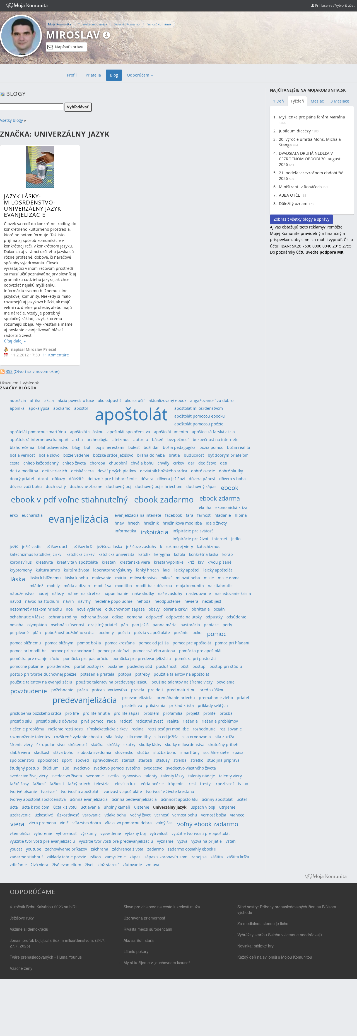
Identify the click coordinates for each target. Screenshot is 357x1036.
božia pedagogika (179, 447)
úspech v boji (202, 807)
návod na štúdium (42, 601)
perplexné (19, 632)
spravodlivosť (105, 760)
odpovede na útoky (184, 617)
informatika (125, 531)
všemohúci (20, 833)
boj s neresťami (109, 447)
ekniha (205, 507)
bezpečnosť (178, 439)
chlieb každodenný (41, 463)
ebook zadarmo (164, 499)
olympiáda (37, 624)
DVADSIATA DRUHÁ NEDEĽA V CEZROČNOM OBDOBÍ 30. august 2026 (310, 159)
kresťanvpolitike (169, 562)
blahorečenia (22, 447)
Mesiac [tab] (317, 101)
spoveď (82, 760)
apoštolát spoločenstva (128, 431)
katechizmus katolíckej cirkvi (36, 554)
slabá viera (20, 752)
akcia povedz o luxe (76, 400)
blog (76, 447)
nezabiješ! (211, 601)
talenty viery (230, 775)
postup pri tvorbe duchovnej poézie (43, 674)
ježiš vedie (32, 546)
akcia (49, 400)
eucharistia (32, 515)
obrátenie (201, 609)
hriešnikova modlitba (182, 523)
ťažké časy (19, 783)
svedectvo (153, 768)
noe (69, 609)
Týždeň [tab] (297, 101)
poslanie (115, 666)
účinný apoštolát (217, 799)
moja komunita (190, 585)
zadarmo (155, 849)
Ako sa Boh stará (139, 940)
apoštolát (131, 414)
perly (227, 624)
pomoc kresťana (120, 643)
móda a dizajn (77, 585)
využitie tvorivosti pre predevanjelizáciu (116, 841)
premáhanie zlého (216, 697)
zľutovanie (132, 864)
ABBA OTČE (289, 195)
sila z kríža (224, 736)
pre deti (155, 689)
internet (219, 538)
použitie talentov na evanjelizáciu (41, 682)
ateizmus (120, 439)
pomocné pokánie (26, 666)
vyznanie (165, 841)
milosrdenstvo (143, 577)
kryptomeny (21, 570)
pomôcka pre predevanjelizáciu (141, 658)
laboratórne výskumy (112, 570)
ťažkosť (39, 783)
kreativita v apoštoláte (77, 562)
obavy (154, 609)
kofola (179, 554)
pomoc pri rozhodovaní (72, 650)
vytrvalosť (159, 833)
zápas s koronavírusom (165, 856)
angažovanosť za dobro (211, 400)
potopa (124, 674)
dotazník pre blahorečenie (112, 478)
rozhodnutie (204, 729)
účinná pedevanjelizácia (134, 799)
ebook (229, 488)
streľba (180, 760)
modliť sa (102, 585)
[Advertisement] (312, 350)
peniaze (211, 624)
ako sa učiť (135, 400)
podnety (106, 632)
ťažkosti (57, 783)
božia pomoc (211, 447)
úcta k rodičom (35, 807)
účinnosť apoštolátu (179, 799)
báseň (157, 439)
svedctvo (81, 768)
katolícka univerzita (116, 554)
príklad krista (181, 705)
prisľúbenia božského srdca (35, 713)
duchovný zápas (201, 486)
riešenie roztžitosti (65, 729)
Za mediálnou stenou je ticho (262, 923)
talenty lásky (172, 775)
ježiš (14, 546)
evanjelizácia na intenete (138, 515)
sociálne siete (216, 752)
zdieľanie (18, 864)
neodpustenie (167, 601)
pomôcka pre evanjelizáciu (34, 658)
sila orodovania (196, 736)
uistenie (141, 807)
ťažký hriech (79, 783)
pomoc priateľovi (113, 650)
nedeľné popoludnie (113, 601)
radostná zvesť (149, 721)
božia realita (238, 447)
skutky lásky (150, 744)
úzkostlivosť (68, 815)
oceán (219, 609)
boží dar (151, 447)
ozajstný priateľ (102, 624)
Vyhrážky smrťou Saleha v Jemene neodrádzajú (279, 934)
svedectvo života (67, 775)
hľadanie (222, 515)
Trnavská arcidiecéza (92, 24)
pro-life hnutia (96, 713)
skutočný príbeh (223, 744)
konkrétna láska (203, 554)
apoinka (17, 408)
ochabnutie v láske (27, 617)
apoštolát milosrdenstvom (198, 408)
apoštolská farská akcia (213, 431)
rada (111, 721)
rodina (137, 729)
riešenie (190, 721)
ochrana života (94, 617)
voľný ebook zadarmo (207, 824)
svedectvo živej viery (29, 775)
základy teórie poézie (66, 856)
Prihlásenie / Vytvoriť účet (334, 5)
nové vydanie (89, 609)
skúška (97, 744)
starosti (145, 760)
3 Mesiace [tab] (340, 101)
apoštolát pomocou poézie (198, 424)
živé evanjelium (66, 864)
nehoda (143, 601)
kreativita (44, 562)
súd (65, 768)
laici (166, 570)
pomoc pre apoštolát (192, 643)
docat (43, 478)
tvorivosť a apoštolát (79, 791)
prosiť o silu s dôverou (56, 721)
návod (15, 601)
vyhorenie (43, 833)
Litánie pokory (136, 951)
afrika (35, 400)
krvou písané (219, 562)
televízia (102, 783)
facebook (173, 515)
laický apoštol (186, 570)
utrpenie (227, 807)
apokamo (61, 408)
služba (143, 752)
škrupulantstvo (50, 744)
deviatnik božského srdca (163, 470)
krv (201, 562)
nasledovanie (198, 593)
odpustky (214, 617)
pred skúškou (212, 689)
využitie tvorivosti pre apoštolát (201, 833)
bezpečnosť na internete (215, 439)
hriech (134, 523)
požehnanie (62, 689)
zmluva (152, 864)
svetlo (113, 775)
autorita (140, 439)
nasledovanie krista (233, 593)
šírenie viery (21, 744)
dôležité (76, 478)
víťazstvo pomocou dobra (128, 822)
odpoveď (154, 617)
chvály (163, 463)
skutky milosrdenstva (184, 744)
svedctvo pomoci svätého (116, 768)
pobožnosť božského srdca (70, 632)
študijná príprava (223, 760)
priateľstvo (132, 705)
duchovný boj (118, 486)
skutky (129, 744)
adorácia (18, 400)
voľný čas (164, 822)
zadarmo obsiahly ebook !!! (193, 849)
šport (67, 760)
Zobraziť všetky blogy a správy (301, 219)
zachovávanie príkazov (66, 849)
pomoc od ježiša (154, 643)
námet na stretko (84, 593)
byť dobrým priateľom (228, 455)
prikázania (155, 705)
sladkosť (41, 752)
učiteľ (242, 799)
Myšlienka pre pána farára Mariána (312, 117)
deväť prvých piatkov (117, 470)
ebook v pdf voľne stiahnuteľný (69, 499)
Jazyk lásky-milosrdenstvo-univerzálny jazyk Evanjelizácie (32, 205)
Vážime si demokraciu (29, 929)
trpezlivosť (224, 783)
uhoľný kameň (117, 807)
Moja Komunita (59, 24)
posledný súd (139, 666)
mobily (53, 585)
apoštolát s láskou (86, 431)
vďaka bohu (115, 815)
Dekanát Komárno (127, 24)
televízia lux (125, 783)
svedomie (95, 775)
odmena (134, 617)
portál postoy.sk (88, 666)
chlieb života (74, 463)
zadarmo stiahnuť (26, 856)
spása (238, 752)
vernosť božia (213, 815)
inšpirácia (154, 532)
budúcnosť (194, 455)
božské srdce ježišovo (113, 455)
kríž (190, 562)
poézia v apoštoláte (152, 632)
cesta (15, 463)
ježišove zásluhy (141, 546)
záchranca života (127, 849)
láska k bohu (76, 577)
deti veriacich (54, 470)
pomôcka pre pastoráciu (85, 658)
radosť (126, 721)
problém (151, 713)
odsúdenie (236, 617)
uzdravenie (20, 815)
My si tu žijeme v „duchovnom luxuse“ (157, 962)
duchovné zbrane (86, 486)
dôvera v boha (232, 478)
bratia (174, 455)
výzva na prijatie (206, 841)
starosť (128, 760)
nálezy (58, 593)
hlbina (241, 515)
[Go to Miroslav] (21, 36)
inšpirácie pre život (190, 538)
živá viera (39, 864)
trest (191, 783)
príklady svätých (213, 705)
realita (173, 721)
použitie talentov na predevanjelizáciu (112, 682)
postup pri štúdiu (225, 666)
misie (209, 577)
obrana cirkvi (175, 609)
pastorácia (190, 624)
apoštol (81, 408)
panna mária (165, 624)
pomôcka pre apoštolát (200, 650)
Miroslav (73, 35)
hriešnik (151, 523)
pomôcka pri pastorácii (196, 658)
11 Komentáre (56, 355)
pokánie (181, 632)
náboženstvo (21, 593)
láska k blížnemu (45, 577)
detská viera (82, 470)
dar (191, 463)
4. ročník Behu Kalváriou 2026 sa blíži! (44, 906)
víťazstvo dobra (87, 822)
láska (17, 579)
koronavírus (21, 562)
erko (14, 515)
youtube (33, 849)
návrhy (84, 601)
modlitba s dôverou (154, 585)
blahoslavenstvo (53, 447)
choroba (97, 463)
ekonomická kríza (231, 507)
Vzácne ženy (21, 968)
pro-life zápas (126, 713)
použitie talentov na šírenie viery (182, 682)
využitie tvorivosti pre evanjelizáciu (42, 841)
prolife (209, 713)
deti (223, 463)
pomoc (216, 634)
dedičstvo (207, 463)
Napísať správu (69, 46)
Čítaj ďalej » (15, 341)
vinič (64, 822)
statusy (163, 760)
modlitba (123, 585)
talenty (150, 775)
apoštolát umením (171, 431)
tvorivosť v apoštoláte (122, 791)
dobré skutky (231, 470)
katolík (144, 554)
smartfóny (189, 752)
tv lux (243, 783)
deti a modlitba (24, 470)
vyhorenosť (66, 833)
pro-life (72, 713)
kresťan (109, 562)
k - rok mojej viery (176, 546)
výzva (182, 841)
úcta (14, 807)
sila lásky (114, 736)
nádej (42, 593)
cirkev (178, 463)
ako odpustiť (109, 400)
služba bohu (165, 752)
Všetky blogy (11, 120)
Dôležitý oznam (293, 203)
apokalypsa (38, 408)
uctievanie (90, 807)
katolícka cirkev (80, 554)
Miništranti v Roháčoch (300, 186)
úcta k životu (65, 807)
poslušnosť (166, 666)
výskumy (89, 833)
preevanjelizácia (137, 697)
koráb (227, 554)
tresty (205, 783)
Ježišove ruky (22, 918)
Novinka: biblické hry (255, 946)
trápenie (176, 783)
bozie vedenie (76, 455)
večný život (140, 815)
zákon (95, 856)
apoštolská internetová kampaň (39, 439)
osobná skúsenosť (67, 624)
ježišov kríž (83, 546)
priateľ (243, 697)
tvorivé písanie (23, 791)
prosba (226, 713)
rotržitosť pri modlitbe (168, 729)
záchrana (99, 849)
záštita (217, 856)
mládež (36, 585)
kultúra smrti (48, 570)
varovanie (92, 815)
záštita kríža (238, 856)
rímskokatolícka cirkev (107, 729)
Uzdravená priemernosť (144, 918)
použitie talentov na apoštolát (181, 674)
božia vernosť (22, 455)
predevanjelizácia (84, 699)
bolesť (134, 447)
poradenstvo (58, 666)
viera (17, 824)
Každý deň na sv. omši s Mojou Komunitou (274, 957)
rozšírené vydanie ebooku (78, 736)
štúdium (51, 768)
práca (82, 689)
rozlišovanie (230, 729)
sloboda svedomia (94, 752)
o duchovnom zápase (125, 609)
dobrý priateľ (22, 478)
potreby (142, 674)
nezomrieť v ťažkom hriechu (36, 609)
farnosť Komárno (158, 24)
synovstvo (131, 775)
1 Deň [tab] (278, 101)
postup (199, 666)
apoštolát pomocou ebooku (199, 416)
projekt (192, 713)
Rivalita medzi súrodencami (148, 929)
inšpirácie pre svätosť (193, 531)
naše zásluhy (170, 593)
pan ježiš (140, 624)
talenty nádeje (201, 775)
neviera (191, 601)
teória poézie (151, 783)
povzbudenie (28, 691)
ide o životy (216, 523)
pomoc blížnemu (25, 643)
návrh (68, 601)
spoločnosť (48, 760)
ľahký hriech (147, 570)
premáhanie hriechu (175, 697)
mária (120, 577)
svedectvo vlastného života (191, 768)
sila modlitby (139, 736)
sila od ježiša (166, 736)
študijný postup (24, 768)
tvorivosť (49, 791)
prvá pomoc (92, 721)
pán (124, 624)
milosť (166, 577)
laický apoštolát (217, 570)
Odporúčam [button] (138, 75)
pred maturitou (181, 689)
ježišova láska (109, 546)
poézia (124, 632)
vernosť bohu (184, 815)
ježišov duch (57, 546)
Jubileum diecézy (295, 131)
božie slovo (49, 455)
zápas (135, 856)
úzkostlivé (44, 815)
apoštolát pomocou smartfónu (38, 431)
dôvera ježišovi (171, 478)
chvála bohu (142, 463)
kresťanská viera (135, 562)
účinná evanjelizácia (89, 799)
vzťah (231, 841)
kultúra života (76, 570)
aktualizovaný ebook (167, 400)
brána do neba (151, 455)
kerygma (162, 554)
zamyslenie (115, 856)
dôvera (147, 478)
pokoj (197, 632)
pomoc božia (89, 643)
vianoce (237, 815)
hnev (119, 523)
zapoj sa (199, 856)
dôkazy (58, 478)
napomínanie (115, 593)
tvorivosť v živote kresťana (170, 791)
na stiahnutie (220, 585)
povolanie (225, 682)
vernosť (161, 815)
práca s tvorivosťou (109, 689)
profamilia (172, 713)
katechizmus (208, 546)
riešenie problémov (220, 721)
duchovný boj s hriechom (158, 486)
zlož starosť (108, 864)
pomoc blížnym (59, 643)
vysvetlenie (110, 833)
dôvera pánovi (202, 478)
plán (37, 632)
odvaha (16, 624)
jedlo (235, 538)
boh (87, 447)
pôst (184, 666)
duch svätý (56, 486)
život (89, 864)
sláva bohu (63, 752)
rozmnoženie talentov (30, 736)
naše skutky (143, 593)
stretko (196, 760)
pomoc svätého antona (154, 650)
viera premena (42, 822)
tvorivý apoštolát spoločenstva (38, 799)
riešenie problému (27, 729)
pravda (137, 689)
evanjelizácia (78, 519)
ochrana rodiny (63, 617)
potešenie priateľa (97, 674)
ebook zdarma (219, 498)
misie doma (229, 577)
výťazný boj (135, 833)
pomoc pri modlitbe (28, 650)
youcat (16, 849)
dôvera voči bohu (26, 486)
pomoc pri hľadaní (232, 643)
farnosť (204, 515)
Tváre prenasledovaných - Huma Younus (46, 957)
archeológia (97, 439)
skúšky (113, 744)
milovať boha (188, 577)
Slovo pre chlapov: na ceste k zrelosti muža (162, 906)
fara (189, 515)
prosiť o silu (21, 721)
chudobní (118, 463)
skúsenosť (77, 744)
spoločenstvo (22, 760)
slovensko (124, 752)
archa (77, 439)
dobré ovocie (203, 470)
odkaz (117, 617)
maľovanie (101, 577)
